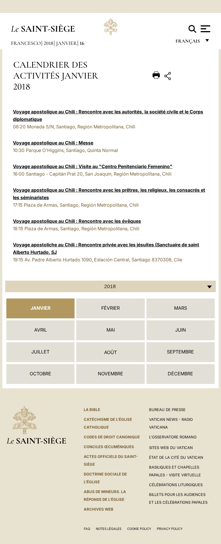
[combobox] (110, 286)
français (188, 42)
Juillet (40, 352)
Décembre (180, 373)
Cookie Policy (139, 529)
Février (110, 308)
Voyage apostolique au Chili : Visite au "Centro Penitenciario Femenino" (92, 166)
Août (110, 352)
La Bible (92, 409)
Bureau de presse (167, 409)
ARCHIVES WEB (98, 509)
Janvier (66, 43)
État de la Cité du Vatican (176, 457)
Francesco (26, 43)
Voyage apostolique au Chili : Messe (53, 143)
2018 (48, 43)
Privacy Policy (169, 529)
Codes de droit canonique (112, 437)
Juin (180, 330)
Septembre (180, 352)
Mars (180, 308)
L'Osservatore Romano (173, 437)
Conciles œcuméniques (109, 446)
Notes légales (108, 529)
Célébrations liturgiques (176, 484)
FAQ (87, 529)
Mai (110, 330)
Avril (40, 330)
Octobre (40, 373)
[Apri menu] (204, 29)
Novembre (110, 373)
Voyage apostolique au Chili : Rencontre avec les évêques (77, 221)
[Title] (185, 77)
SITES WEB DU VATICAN (171, 447)
